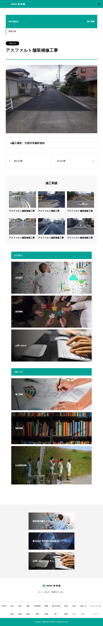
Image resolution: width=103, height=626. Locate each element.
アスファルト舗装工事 (49, 211)
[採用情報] (51, 326)
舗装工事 (12, 43)
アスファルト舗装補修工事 (22, 211)
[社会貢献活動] (51, 483)
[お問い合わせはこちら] (51, 568)
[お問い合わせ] (51, 360)
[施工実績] (51, 409)
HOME (4, 606)
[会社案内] (51, 292)
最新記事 (12, 31)
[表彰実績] (51, 442)
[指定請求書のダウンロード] (51, 528)
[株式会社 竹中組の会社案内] (51, 548)
